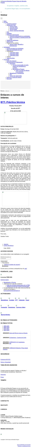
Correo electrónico (8, 245)
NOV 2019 (6, 330)
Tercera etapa (13, 29)
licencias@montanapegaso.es (12, 290)
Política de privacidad (26, 444)
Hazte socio (10, 41)
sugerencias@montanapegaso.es (10, 412)
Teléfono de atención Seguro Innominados (18, 286)
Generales (12, 63)
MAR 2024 (6, 327)
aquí (26, 268)
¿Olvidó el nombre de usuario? (12, 264)
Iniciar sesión (4, 261)
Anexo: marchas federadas (17, 30)
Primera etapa (13, 26)
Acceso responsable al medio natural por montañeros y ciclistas (20, 66)
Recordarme (5, 263)
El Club (6, 22)
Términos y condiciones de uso (24, 446)
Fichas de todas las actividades (15, 48)
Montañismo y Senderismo (17, 73)
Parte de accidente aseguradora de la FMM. (18, 285)
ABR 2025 (6, 326)
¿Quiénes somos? (11, 23)
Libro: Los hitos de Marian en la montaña (22, 71)
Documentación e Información (15, 62)
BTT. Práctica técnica (13, 102)
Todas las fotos (11, 58)
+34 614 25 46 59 (5, 406)
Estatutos (9, 33)
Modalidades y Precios (10, 282)
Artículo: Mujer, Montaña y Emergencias (16, 45)
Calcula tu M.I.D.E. (6, 359)
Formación (6, 59)
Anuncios (3, 374)
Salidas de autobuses (12, 40)
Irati (10, 343)
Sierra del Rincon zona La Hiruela (18, 333)
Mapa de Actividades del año (14, 50)
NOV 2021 (6, 328)
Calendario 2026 (14, 55)
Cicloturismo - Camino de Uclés (17, 337)
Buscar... (3, 91)
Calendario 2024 (14, 52)
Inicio (5, 21)
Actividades (7, 47)
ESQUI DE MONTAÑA (16, 76)
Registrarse (5, 266)
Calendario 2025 (14, 54)
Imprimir (6, 244)
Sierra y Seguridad (6, 362)
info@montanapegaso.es (7, 410)
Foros (2, 377)
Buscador (9, 78)
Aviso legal (19, 444)
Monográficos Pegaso (18, 69)
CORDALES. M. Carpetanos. (17, 342)
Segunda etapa (14, 28)
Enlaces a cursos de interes (14, 77)
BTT (11, 74)
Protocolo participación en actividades (20, 36)
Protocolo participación (13, 34)
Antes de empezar (11, 61)
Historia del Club (11, 25)
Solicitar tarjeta (5, 279)
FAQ (8, 32)
